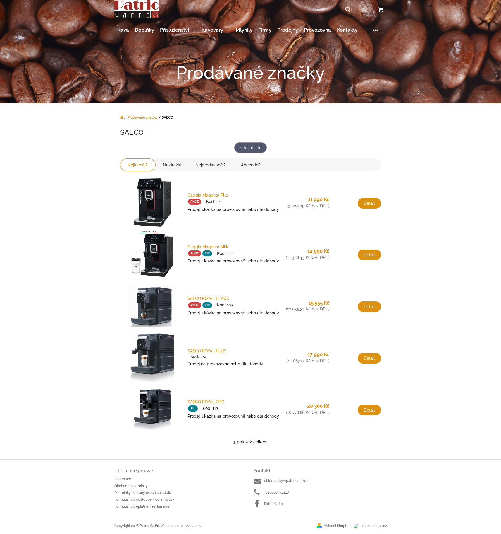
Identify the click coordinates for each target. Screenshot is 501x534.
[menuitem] (123, 30)
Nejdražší (172, 165)
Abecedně (251, 165)
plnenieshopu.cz (373, 526)
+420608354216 (276, 492)
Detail (369, 203)
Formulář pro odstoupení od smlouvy (144, 499)
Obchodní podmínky (131, 486)
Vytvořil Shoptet (337, 526)
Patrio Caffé (273, 504)
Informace (122, 479)
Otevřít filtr (250, 147)
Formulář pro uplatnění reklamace (141, 506)
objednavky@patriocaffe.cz (286, 481)
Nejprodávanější (210, 165)
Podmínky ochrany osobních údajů (142, 493)
